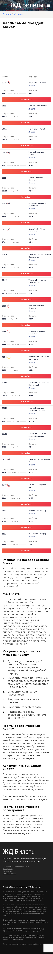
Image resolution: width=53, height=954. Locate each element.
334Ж (4, 254)
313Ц (4, 534)
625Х (4, 83)
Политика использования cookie (16, 866)
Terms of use (7, 871)
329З (4, 229)
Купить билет (26, 100)
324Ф (4, 382)
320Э (4, 152)
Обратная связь (9, 873)
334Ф (4, 280)
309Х (4, 129)
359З (4, 332)
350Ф (4, 434)
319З (4, 178)
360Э (4, 306)
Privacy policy (8, 869)
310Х (4, 106)
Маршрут (32, 85)
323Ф (4, 357)
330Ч (4, 203)
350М (4, 408)
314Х (4, 510)
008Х (4, 460)
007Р (4, 485)
